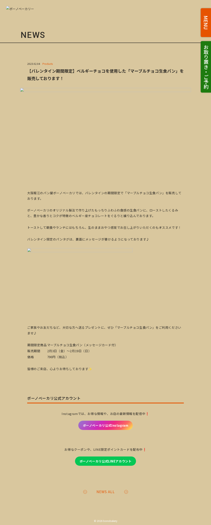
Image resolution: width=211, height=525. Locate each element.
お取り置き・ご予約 (206, 67)
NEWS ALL (105, 491)
